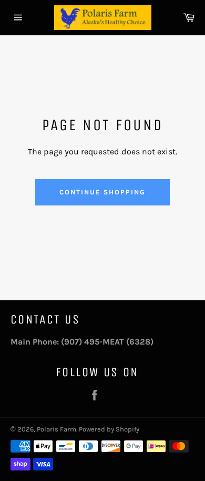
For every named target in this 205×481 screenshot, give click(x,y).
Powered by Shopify (109, 429)
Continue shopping (102, 192)
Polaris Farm (56, 429)
